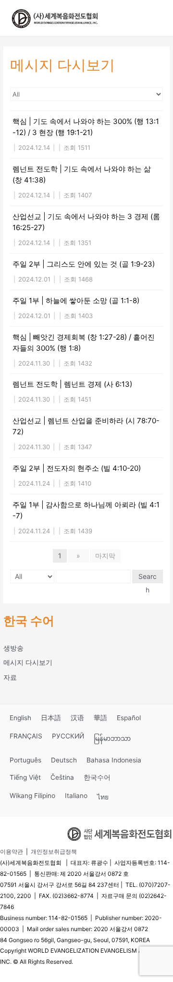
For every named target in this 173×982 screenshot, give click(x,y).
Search (147, 577)
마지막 (105, 556)
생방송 (13, 648)
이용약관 (11, 851)
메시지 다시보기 (27, 662)
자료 (10, 677)
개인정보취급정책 (54, 851)
